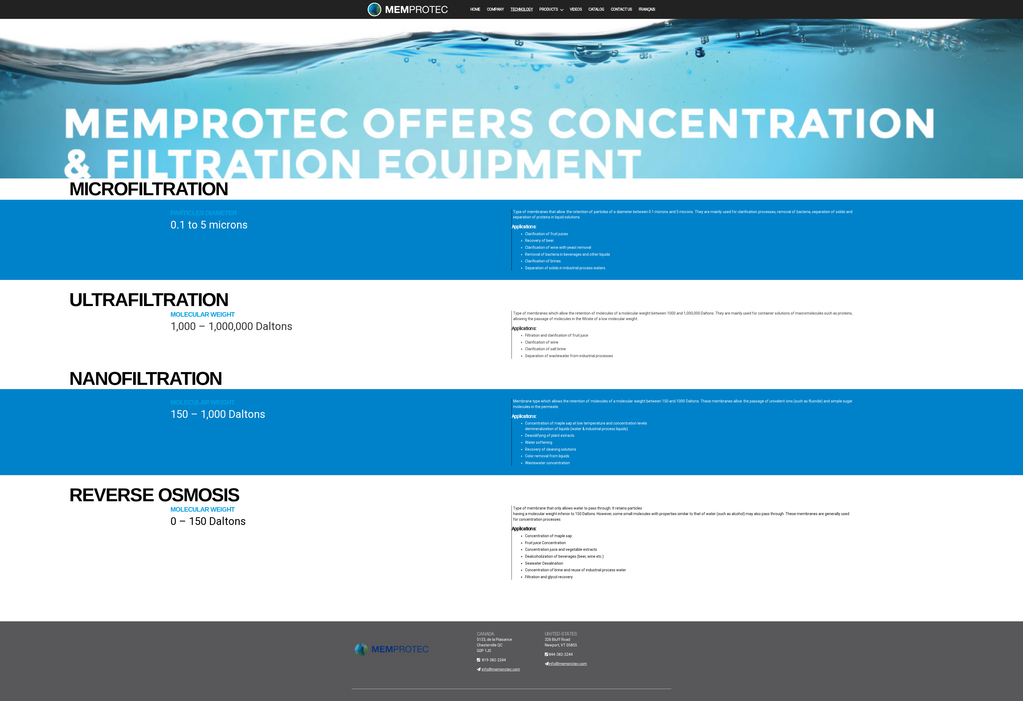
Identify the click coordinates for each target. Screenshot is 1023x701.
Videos (576, 9)
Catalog (596, 9)
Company (495, 9)
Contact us (621, 9)
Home (475, 9)
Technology (521, 9)
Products (548, 9)
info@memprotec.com (501, 669)
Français (647, 9)
